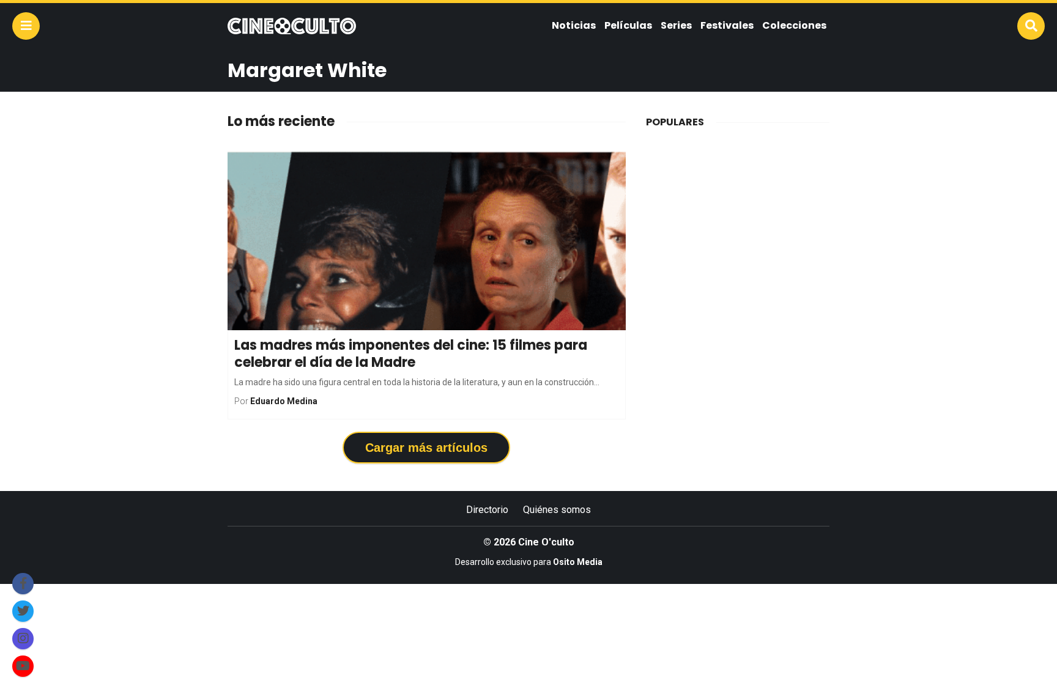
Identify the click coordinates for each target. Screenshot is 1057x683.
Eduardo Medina (283, 401)
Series (676, 25)
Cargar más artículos (426, 447)
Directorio (487, 509)
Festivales (727, 25)
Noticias (574, 25)
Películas (628, 25)
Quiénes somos (557, 509)
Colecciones (794, 25)
